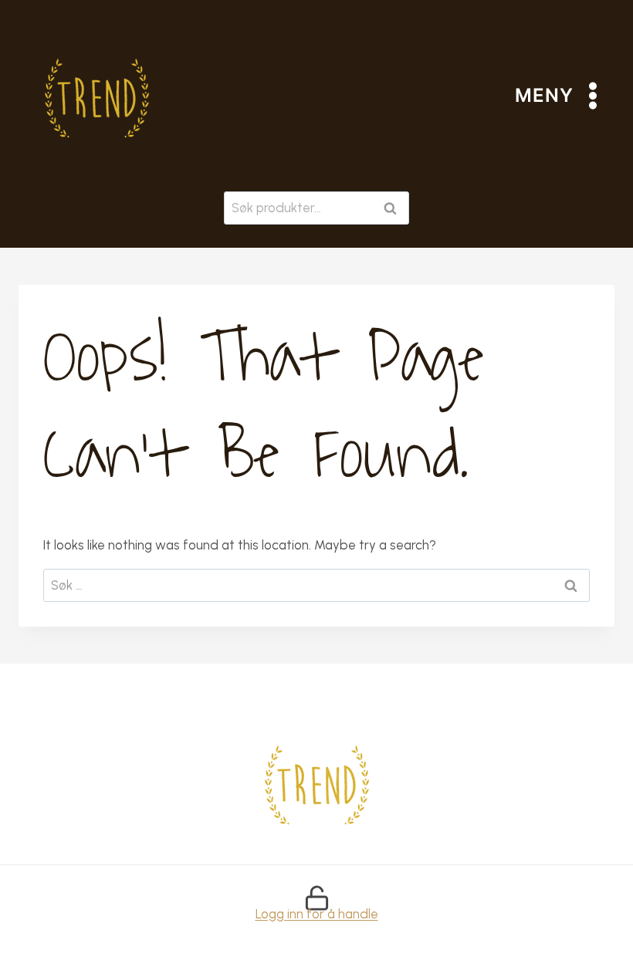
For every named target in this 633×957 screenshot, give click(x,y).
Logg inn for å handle (317, 913)
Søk (393, 208)
